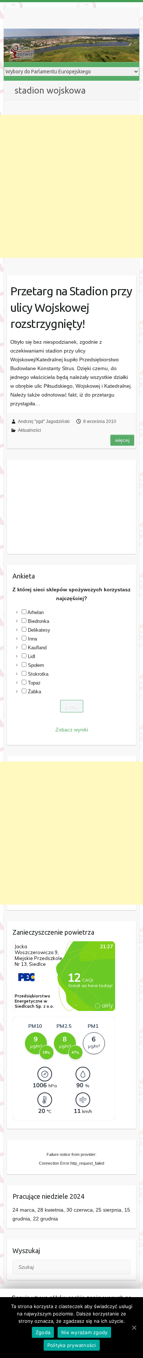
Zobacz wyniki (71, 730)
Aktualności (29, 430)
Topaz (34, 683)
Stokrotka (38, 674)
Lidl (31, 656)
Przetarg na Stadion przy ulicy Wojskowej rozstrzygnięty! (71, 307)
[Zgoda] (134, 1327)
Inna (32, 639)
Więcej (122, 440)
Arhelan (35, 612)
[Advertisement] (71, 186)
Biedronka (38, 621)
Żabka (34, 691)
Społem (36, 665)
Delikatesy (39, 630)
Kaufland (37, 647)
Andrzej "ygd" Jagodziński (44, 421)
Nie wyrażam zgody (84, 1332)
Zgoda (43, 1332)
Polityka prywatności (71, 1345)
